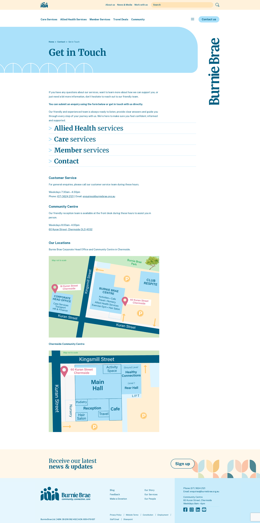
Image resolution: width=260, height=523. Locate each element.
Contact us (209, 19)
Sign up (182, 463)
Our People (150, 499)
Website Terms (132, 515)
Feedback (115, 494)
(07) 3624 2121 (65, 196)
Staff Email (114, 519)
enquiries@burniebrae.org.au (99, 196)
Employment (162, 515)
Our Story (149, 490)
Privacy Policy (115, 515)
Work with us (141, 5)
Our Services (150, 494)
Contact (61, 42)
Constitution (148, 515)
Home (51, 42)
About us (110, 5)
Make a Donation (118, 499)
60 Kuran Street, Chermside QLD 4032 (70, 229)
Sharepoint (128, 519)
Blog (112, 490)
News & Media (124, 5)
